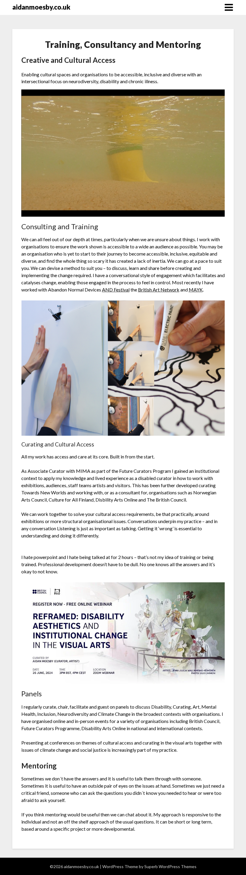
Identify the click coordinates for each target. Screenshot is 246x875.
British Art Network (158, 289)
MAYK (196, 289)
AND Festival (116, 289)
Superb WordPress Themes (170, 866)
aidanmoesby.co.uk (41, 7)
